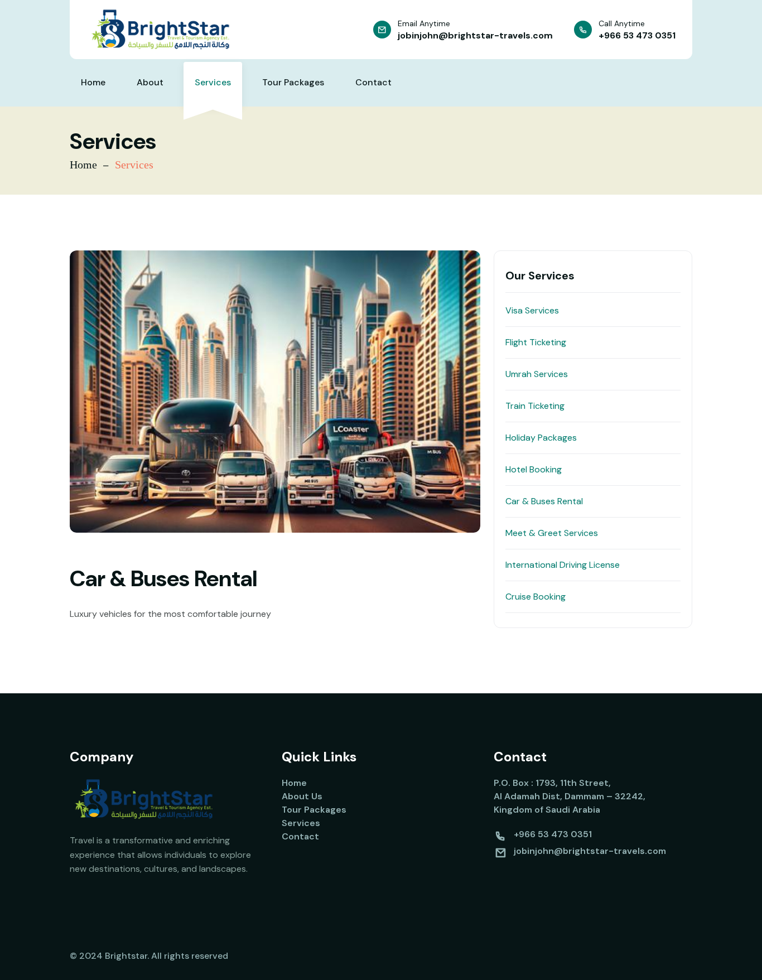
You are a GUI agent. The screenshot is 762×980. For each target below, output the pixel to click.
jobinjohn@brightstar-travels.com (475, 35)
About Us (302, 796)
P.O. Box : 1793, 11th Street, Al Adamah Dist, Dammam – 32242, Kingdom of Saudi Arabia (569, 796)
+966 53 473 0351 (637, 35)
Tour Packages (293, 82)
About (150, 82)
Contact (373, 82)
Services (213, 82)
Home (93, 82)
